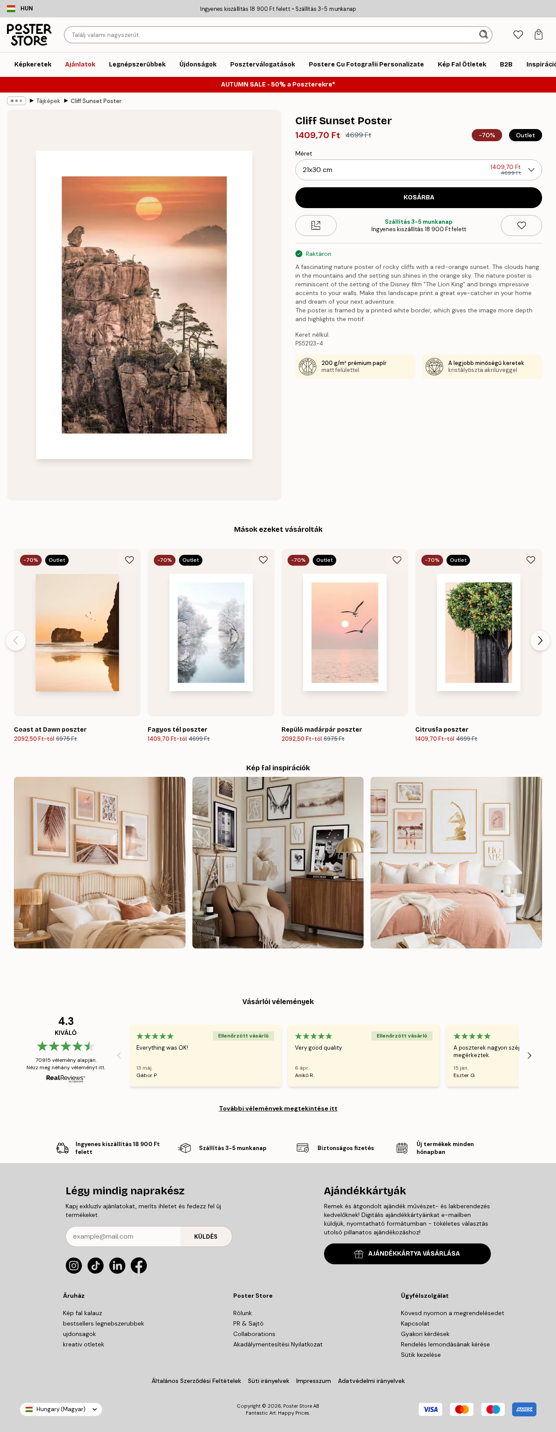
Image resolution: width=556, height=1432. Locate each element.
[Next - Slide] (540, 640)
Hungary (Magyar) (61, 1409)
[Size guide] (316, 225)
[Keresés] (485, 34)
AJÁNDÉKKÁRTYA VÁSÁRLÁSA (414, 1253)
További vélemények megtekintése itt (278, 1108)
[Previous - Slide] (15, 640)
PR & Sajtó (248, 1323)
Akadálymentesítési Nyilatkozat (278, 1344)
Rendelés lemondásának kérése (445, 1344)
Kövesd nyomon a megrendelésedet (452, 1313)
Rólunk (242, 1313)
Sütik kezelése (421, 1355)
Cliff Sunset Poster (96, 101)
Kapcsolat (415, 1323)
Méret (303, 153)
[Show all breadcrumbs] (16, 100)
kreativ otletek (83, 1344)
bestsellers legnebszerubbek (103, 1323)
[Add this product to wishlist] (521, 225)
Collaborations (254, 1334)
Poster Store (297, 1406)
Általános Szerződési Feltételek (196, 1381)
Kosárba (419, 197)
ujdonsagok (79, 1334)
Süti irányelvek (268, 1381)
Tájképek (48, 101)
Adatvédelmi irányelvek (371, 1381)
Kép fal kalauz (82, 1313)
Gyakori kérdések (425, 1334)
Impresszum (313, 1381)
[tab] (518, 35)
